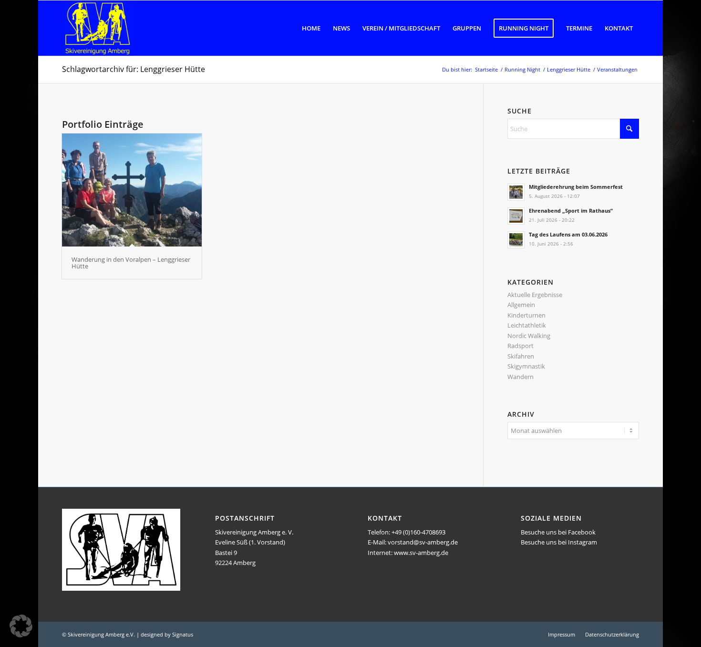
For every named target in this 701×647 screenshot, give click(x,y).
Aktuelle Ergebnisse (534, 294)
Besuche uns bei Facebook (558, 532)
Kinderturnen (526, 315)
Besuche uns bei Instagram (559, 542)
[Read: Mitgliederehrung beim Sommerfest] (516, 192)
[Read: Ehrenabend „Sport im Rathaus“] (516, 216)
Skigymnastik (526, 366)
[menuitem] (311, 28)
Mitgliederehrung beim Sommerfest (576, 186)
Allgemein (521, 304)
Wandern (520, 376)
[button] (21, 626)
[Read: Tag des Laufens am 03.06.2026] (516, 239)
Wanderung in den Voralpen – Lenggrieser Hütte (131, 262)
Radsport (520, 345)
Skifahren (520, 356)
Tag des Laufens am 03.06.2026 (568, 234)
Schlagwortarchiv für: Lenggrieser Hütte (133, 69)
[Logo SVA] (98, 28)
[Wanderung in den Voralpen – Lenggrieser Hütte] (132, 190)
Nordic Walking (528, 335)
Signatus (182, 634)
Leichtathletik (526, 325)
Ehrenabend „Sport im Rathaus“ (571, 210)
